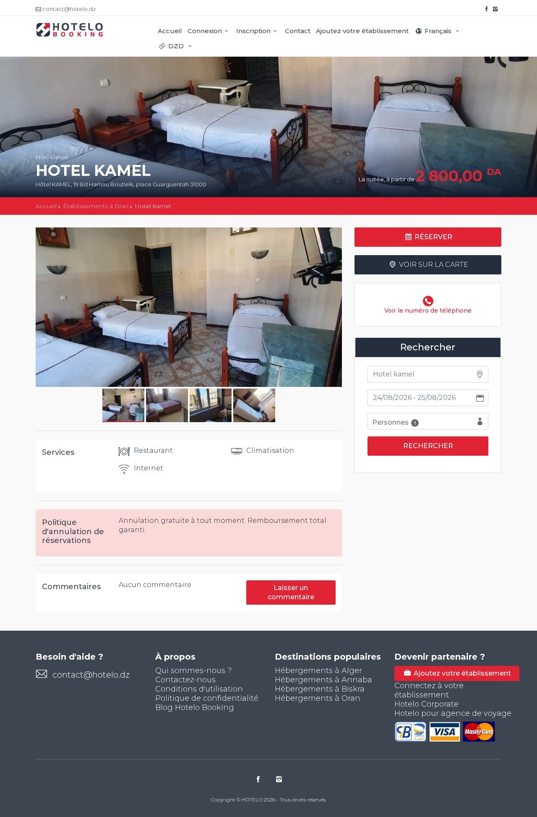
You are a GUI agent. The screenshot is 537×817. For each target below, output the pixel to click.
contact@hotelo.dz (91, 674)
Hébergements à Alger (318, 670)
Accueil (170, 31)
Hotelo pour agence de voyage (452, 713)
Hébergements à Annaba (323, 679)
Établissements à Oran (95, 206)
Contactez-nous (185, 679)
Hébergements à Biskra (320, 689)
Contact (297, 31)
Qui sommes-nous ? (193, 670)
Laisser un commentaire (291, 592)
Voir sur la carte (432, 265)
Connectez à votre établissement (429, 690)
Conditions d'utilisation (199, 689)
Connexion (205, 31)
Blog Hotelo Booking (194, 707)
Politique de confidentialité (206, 698)
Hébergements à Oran (317, 698)
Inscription (253, 31)
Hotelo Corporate (426, 704)
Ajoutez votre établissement (362, 31)
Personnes (394, 422)
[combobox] (428, 374)
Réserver (432, 237)
